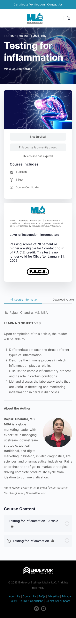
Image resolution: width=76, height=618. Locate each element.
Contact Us (55, 4)
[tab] (23, 299)
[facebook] (36, 608)
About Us (14, 596)
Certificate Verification (29, 4)
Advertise (53, 596)
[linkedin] (43, 608)
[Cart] (69, 18)
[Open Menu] (6, 18)
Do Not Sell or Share (57, 600)
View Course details (18, 69)
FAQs (42, 596)
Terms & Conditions (31, 600)
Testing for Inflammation (25, 36)
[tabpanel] (38, 400)
